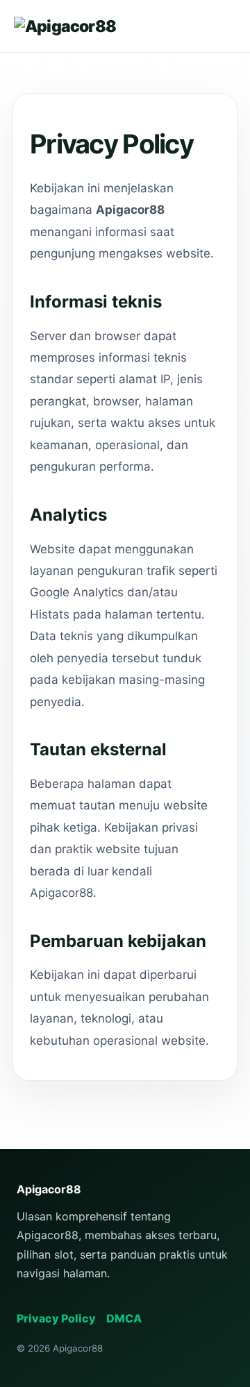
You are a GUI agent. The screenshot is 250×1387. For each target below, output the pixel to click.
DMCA (124, 1318)
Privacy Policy (56, 1318)
